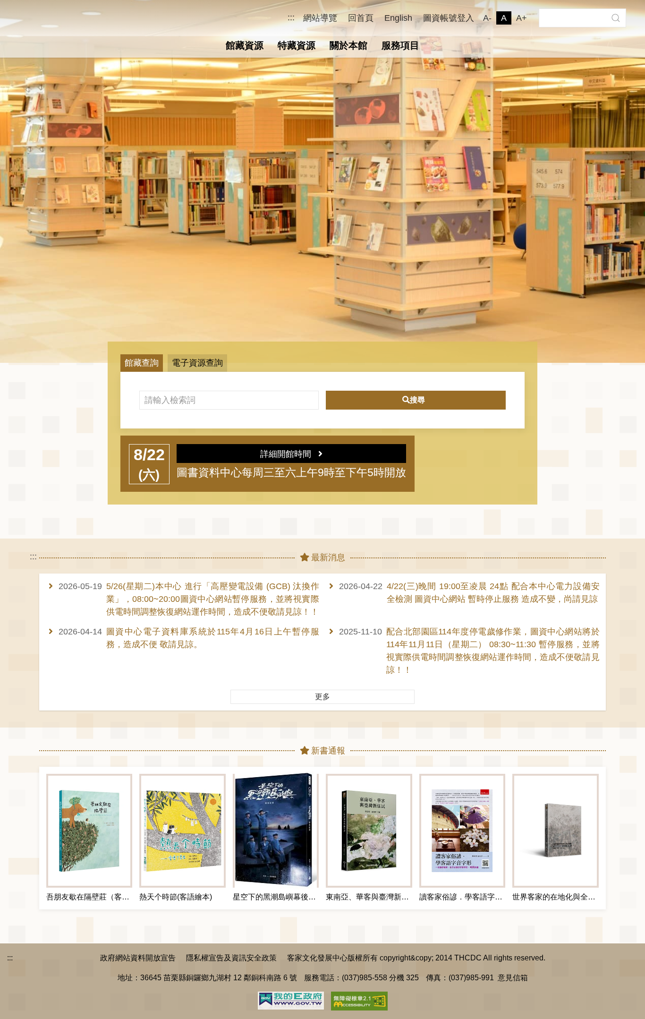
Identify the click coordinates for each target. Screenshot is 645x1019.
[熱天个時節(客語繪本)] (182, 831)
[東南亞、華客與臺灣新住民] (369, 831)
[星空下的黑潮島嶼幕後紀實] (276, 831)
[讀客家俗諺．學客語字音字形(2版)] (462, 831)
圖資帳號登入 (448, 18)
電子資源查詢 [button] (197, 363)
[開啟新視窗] (291, 1000)
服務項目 (400, 45)
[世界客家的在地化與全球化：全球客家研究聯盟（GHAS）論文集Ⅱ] (555, 831)
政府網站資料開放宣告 (138, 957)
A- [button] (487, 18)
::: (291, 17)
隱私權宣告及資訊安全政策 (231, 957)
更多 (322, 697)
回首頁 (360, 18)
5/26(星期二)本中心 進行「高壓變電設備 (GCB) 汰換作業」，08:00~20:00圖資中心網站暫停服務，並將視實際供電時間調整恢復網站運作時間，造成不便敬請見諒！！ (212, 599)
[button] (615, 18)
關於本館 (348, 45)
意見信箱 (513, 977)
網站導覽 (320, 18)
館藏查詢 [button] (142, 363)
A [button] (504, 18)
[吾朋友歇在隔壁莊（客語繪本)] (89, 831)
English (398, 18)
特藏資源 (296, 45)
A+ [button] (521, 18)
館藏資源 (244, 45)
